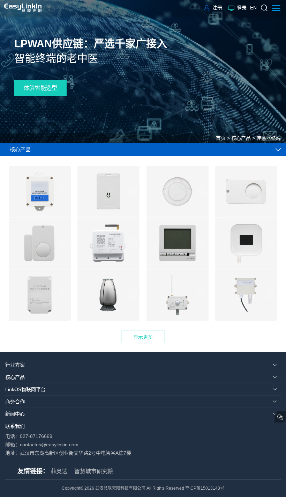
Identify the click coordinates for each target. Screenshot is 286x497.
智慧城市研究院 (93, 471)
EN (253, 7)
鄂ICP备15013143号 (204, 488)
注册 (217, 7)
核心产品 (241, 138)
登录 (242, 7)
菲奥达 (59, 471)
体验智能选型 (40, 88)
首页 (221, 138)
